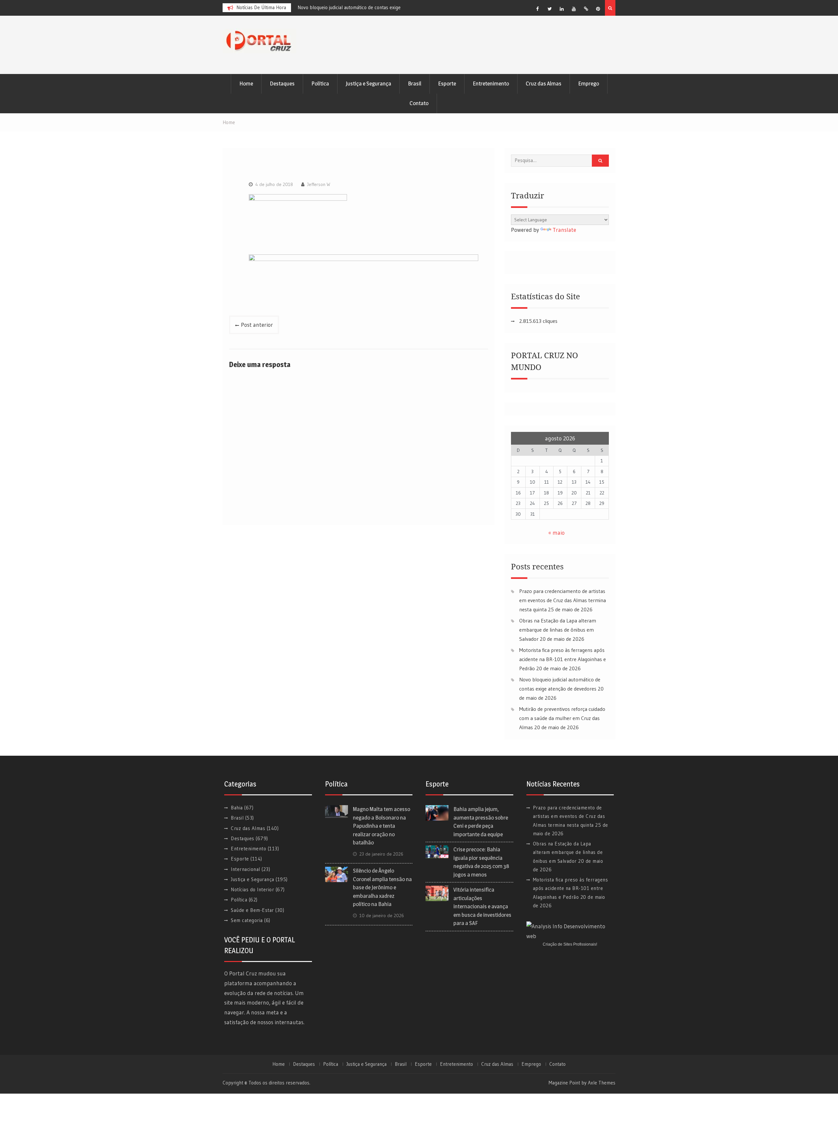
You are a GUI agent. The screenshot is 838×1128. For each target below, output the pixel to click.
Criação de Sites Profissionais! (570, 944)
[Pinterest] (598, 9)
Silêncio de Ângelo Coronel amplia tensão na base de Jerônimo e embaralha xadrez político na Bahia (382, 887)
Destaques (282, 83)
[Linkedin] (561, 9)
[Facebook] (537, 9)
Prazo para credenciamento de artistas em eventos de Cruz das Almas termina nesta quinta (562, 600)
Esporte (447, 83)
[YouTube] (574, 9)
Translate (564, 229)
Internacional (245, 869)
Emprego (588, 83)
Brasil (414, 83)
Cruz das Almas (543, 83)
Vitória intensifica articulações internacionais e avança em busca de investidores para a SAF (482, 906)
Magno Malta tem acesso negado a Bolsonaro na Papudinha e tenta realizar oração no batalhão (381, 826)
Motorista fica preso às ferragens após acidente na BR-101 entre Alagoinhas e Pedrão (562, 659)
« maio (556, 532)
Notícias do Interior (252, 889)
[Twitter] (549, 9)
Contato (419, 103)
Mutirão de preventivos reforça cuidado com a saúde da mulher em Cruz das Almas (562, 718)
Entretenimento (491, 83)
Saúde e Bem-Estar (252, 910)
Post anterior (257, 324)
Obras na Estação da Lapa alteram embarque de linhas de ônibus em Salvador (557, 629)
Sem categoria (247, 920)
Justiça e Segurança (368, 83)
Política (320, 83)
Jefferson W (318, 184)
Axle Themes (601, 1083)
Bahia (237, 807)
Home (246, 83)
